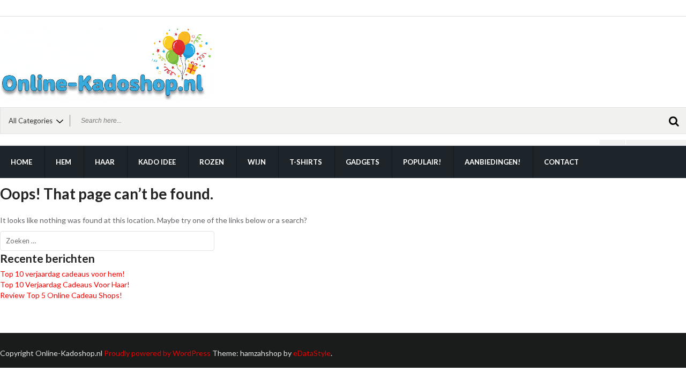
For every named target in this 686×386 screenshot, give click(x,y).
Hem (63, 162)
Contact (561, 162)
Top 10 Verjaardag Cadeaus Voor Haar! (65, 284)
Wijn (257, 162)
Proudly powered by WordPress (157, 353)
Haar (105, 162)
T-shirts (305, 162)
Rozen (211, 162)
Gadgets (362, 162)
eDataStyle (312, 353)
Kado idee (157, 162)
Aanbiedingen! (492, 162)
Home (21, 162)
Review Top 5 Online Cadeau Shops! (61, 295)
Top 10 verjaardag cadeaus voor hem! (62, 273)
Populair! (422, 162)
